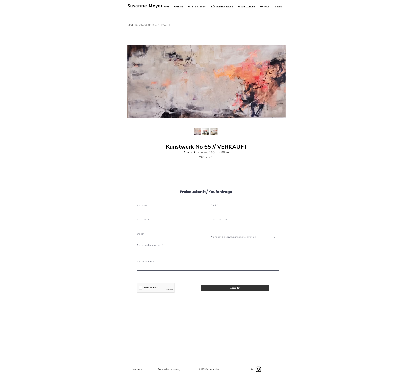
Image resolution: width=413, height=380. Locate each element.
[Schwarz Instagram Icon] (258, 369)
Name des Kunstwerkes (149, 245)
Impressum (137, 369)
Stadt (140, 234)
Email (213, 205)
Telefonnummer (219, 219)
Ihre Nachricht (144, 262)
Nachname (143, 219)
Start (130, 25)
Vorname (142, 205)
